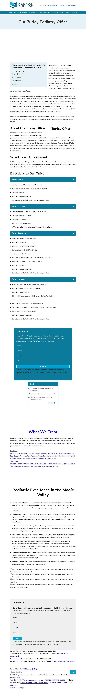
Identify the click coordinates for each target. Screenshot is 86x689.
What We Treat (43, 432)
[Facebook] (33, 669)
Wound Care (53, 466)
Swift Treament (43, 466)
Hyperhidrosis (70, 456)
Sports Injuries (52, 459)
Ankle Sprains (45, 453)
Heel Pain (62, 456)
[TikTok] (27, 669)
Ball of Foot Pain (56, 453)
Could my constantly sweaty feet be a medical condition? (41, 398)
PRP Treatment (31, 466)
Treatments (25, 12)
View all (51, 403)
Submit (43, 367)
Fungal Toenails (43, 456)
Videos (68, 12)
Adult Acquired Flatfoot (31, 453)
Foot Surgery (34, 464)
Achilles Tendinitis (16, 453)
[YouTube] (35, 669)
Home (10, 12)
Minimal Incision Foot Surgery (57, 464)
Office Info (60, 654)
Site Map (13, 688)
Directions (15, 84)
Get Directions (68, 661)
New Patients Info (45, 12)
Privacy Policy (15, 677)
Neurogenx (22, 466)
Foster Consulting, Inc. (54, 680)
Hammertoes (53, 456)
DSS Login (20, 688)
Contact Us (74, 12)
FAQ (32, 384)
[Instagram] (36, 669)
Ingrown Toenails (16, 459)
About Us (34, 12)
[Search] (73, 672)
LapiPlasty (42, 464)
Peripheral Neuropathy (38, 459)
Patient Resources (58, 12)
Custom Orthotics (23, 464)
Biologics (13, 464)
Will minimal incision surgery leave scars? (42, 394)
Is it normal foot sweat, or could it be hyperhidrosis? (41, 389)
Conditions (16, 12)
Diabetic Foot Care (20, 456)
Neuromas (26, 459)
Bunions (65, 453)
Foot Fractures (32, 456)
